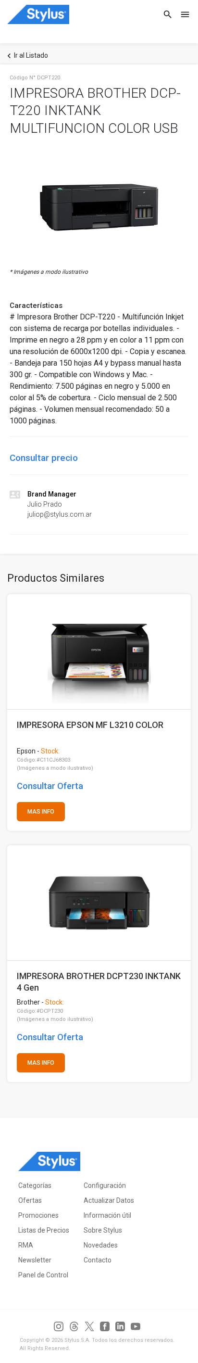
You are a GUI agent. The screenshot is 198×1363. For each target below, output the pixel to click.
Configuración (105, 1185)
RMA (25, 1245)
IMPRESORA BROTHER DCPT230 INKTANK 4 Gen (99, 982)
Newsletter (34, 1260)
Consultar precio (44, 457)
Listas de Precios (43, 1230)
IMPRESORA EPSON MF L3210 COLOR (90, 725)
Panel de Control (43, 1275)
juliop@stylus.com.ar (59, 514)
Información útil (107, 1215)
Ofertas (30, 1200)
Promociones (38, 1215)
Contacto (97, 1260)
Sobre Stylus (103, 1230)
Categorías (34, 1185)
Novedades (101, 1245)
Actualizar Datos (109, 1200)
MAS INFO (40, 811)
